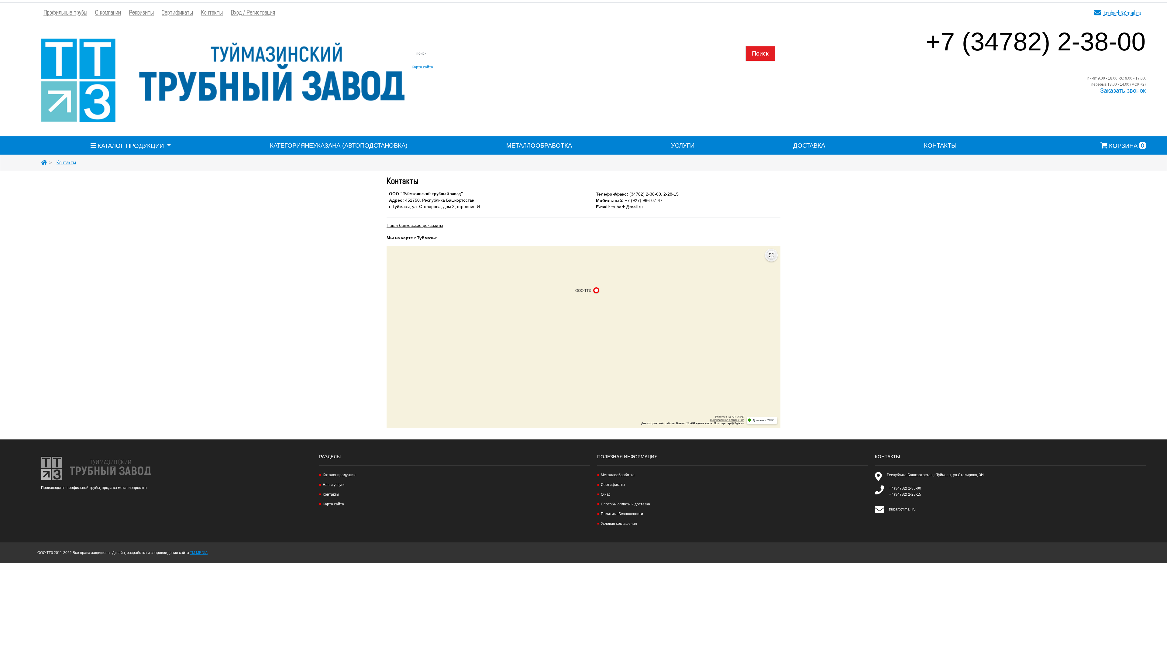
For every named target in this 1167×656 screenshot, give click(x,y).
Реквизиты (141, 13)
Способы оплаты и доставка (625, 504)
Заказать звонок (1123, 90)
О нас (606, 494)
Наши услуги (334, 485)
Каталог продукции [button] (131, 145)
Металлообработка (539, 145)
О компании (108, 13)
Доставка (809, 145)
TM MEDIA (199, 553)
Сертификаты (177, 13)
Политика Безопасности (622, 514)
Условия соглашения (619, 523)
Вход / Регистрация (253, 13)
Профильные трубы (65, 13)
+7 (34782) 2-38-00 (1036, 47)
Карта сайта (422, 67)
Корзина (1125, 145)
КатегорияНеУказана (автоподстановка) (339, 145)
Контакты (212, 13)
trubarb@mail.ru (1122, 13)
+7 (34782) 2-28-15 (905, 494)
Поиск (760, 53)
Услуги (682, 145)
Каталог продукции (339, 475)
